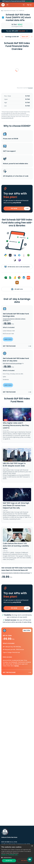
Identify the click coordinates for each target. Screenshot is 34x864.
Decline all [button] (24, 860)
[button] (17, 855)
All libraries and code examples (18, 267)
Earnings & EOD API (12, 37)
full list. (16, 666)
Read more (16, 853)
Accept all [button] (9, 860)
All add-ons (18, 289)
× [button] (32, 846)
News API (25, 37)
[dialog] (17, 854)
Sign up (29, 5)
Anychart (30, 88)
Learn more (28, 1)
